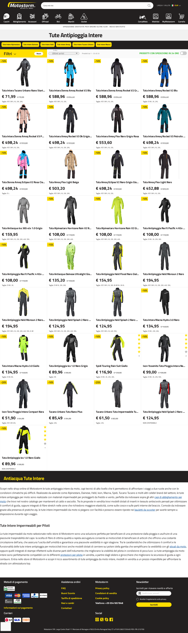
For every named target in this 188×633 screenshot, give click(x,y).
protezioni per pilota (72, 555)
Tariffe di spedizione (71, 598)
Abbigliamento (19, 21)
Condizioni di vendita (106, 593)
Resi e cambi (67, 603)
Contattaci (66, 608)
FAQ (63, 588)
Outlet (84, 21)
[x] (102, 619)
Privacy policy (102, 588)
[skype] (106, 619)
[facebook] (111, 619)
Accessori (32, 21)
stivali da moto (178, 546)
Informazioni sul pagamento (18, 607)
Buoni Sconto (68, 593)
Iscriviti (154, 604)
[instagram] (97, 619)
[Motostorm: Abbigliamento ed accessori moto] (22, 5)
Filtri (8, 53)
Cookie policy (102, 598)
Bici (58, 21)
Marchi (71, 21)
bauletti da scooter (145, 510)
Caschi (6, 21)
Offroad (45, 21)
